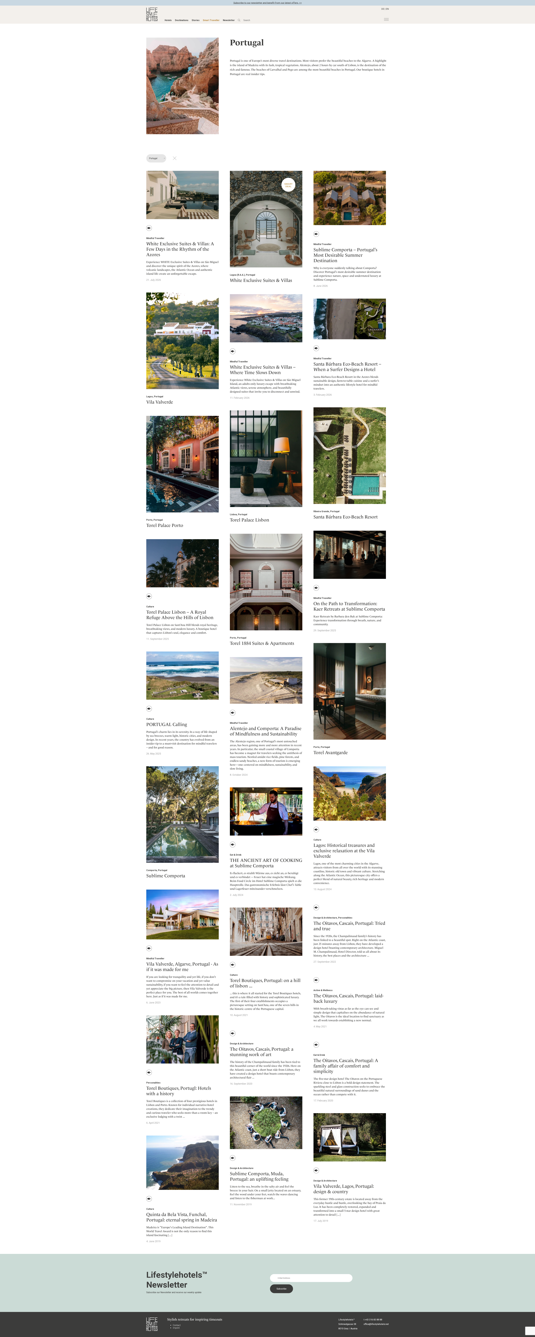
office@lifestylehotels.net (376, 1324)
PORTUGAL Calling (166, 724)
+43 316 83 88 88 (373, 1319)
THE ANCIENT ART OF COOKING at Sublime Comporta (266, 863)
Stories (196, 20)
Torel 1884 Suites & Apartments (262, 643)
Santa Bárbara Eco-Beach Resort (345, 517)
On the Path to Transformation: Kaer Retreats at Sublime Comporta (349, 606)
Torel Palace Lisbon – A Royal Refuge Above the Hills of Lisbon (179, 614)
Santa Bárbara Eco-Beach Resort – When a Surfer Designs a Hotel (347, 366)
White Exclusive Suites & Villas (261, 280)
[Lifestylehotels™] (151, 20)
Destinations (181, 20)
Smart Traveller (211, 20)
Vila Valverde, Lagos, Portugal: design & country (343, 1188)
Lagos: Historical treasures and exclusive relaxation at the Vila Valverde (344, 851)
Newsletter (229, 20)
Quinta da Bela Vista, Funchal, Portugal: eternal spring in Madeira (181, 1217)
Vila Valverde (159, 402)
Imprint (176, 1328)
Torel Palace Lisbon (249, 520)
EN (387, 9)
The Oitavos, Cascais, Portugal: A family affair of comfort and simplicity (345, 1066)
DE (382, 9)
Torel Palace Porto (164, 525)
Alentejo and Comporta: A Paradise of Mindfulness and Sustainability (265, 731)
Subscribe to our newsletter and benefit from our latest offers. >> (267, 2)
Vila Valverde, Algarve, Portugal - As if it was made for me (182, 966)
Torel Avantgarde (330, 752)
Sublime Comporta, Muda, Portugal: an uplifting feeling (259, 1176)
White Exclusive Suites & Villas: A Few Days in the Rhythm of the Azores (180, 249)
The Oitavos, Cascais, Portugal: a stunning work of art (261, 1051)
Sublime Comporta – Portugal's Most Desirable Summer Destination (345, 255)
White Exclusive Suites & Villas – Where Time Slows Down (263, 369)
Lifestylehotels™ (346, 1319)
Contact (177, 1325)
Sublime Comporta (165, 875)
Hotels (168, 20)
